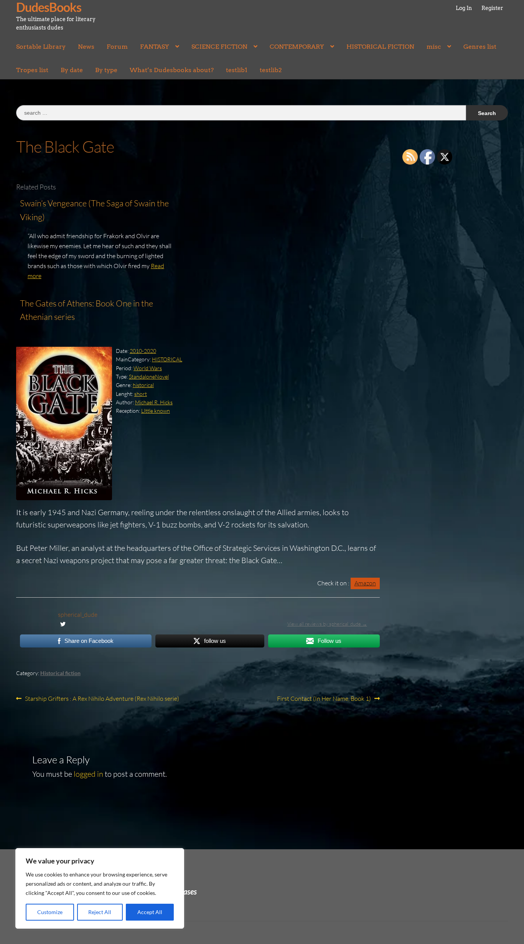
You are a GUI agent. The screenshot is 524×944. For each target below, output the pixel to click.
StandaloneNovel (149, 376)
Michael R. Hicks (154, 402)
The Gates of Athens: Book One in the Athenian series (86, 310)
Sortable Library (41, 46)
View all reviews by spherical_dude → (327, 624)
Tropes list (32, 70)
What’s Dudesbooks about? (172, 70)
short (140, 393)
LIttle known (155, 410)
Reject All (99, 912)
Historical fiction (60, 673)
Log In (464, 8)
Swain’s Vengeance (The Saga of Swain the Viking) (94, 210)
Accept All (149, 912)
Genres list (479, 46)
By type (106, 70)
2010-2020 (143, 351)
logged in (88, 774)
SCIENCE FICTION (219, 46)
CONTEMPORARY (297, 46)
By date (72, 70)
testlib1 (236, 70)
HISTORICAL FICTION (380, 46)
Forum (117, 46)
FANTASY (154, 46)
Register (492, 8)
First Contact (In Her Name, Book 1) (324, 699)
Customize (50, 912)
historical (143, 385)
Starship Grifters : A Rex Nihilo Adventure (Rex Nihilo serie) (102, 699)
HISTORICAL (167, 359)
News (86, 46)
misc (434, 46)
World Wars (147, 368)
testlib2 (271, 70)
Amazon (365, 583)
